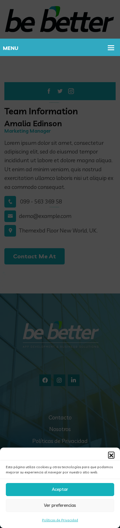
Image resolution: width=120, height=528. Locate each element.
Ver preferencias (60, 505)
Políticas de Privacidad (60, 520)
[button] (111, 455)
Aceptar (60, 489)
